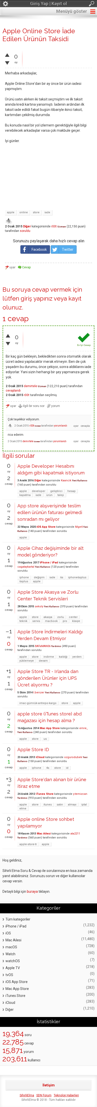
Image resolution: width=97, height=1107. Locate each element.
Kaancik (66, 480)
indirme (49, 656)
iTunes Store (44, 794)
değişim (39, 577)
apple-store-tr (28, 844)
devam (43, 660)
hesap (71, 491)
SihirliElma (27, 1095)
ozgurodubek (73, 757)
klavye (76, 621)
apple (10, 212)
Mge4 (79, 526)
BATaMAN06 (42, 646)
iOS (8, 933)
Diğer (27, 226)
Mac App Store (50, 728)
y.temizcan (80, 794)
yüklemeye (26, 660)
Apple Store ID (33, 749)
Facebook (39, 249)
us (45, 738)
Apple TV (12, 968)
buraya (32, 891)
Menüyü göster (71, 11)
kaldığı (63, 656)
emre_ (83, 728)
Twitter (67, 249)
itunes (48, 804)
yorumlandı (60, 425)
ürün (49, 495)
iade (47, 212)
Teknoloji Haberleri (66, 1095)
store (36, 212)
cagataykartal (25, 566)
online (23, 212)
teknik (23, 621)
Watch (10, 954)
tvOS (9, 975)
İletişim (49, 1085)
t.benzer (38, 692)
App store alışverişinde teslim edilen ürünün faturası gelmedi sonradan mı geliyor (49, 512)
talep (60, 495)
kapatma (25, 495)
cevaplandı (13, 390)
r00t (54, 226)
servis (36, 621)
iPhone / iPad (49, 562)
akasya (48, 617)
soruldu (25, 231)
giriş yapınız (36, 298)
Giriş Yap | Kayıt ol (48, 3)
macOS (11, 947)
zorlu (60, 617)
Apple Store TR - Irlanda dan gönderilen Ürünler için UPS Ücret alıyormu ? (47, 678)
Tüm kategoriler (17, 919)
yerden (77, 656)
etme (22, 808)
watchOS (12, 961)
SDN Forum (43, 1095)
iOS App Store (46, 526)
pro (65, 621)
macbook (51, 621)
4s (47, 767)
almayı (72, 804)
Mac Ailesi (44, 833)
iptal (84, 804)
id (67, 767)
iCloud (40, 757)
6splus (23, 581)
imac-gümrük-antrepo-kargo (37, 703)
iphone (24, 577)
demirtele (30, 386)
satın (60, 804)
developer (38, 491)
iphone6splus (77, 577)
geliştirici (56, 491)
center (73, 617)
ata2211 (75, 833)
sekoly (39, 606)
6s (61, 577)
